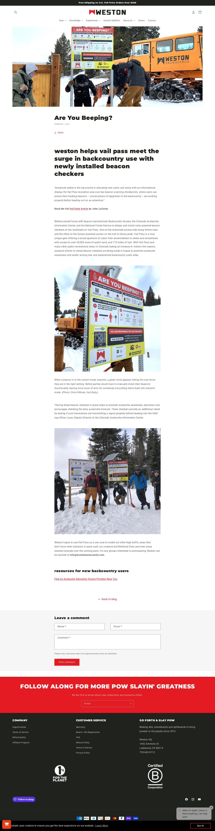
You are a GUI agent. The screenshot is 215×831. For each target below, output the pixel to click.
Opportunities (19, 727)
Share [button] (60, 132)
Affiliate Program (20, 742)
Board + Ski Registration (88, 732)
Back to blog (109, 599)
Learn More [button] (101, 825)
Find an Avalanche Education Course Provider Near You (85, 579)
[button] (15, 12)
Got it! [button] (200, 826)
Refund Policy (83, 742)
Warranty (80, 727)
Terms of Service (20, 732)
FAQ (78, 737)
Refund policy (19, 737)
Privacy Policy (83, 753)
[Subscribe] (130, 703)
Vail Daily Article (78, 208)
